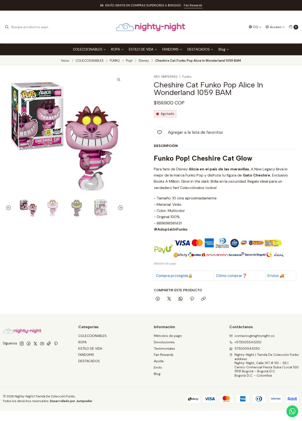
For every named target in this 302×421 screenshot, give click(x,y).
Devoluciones (164, 342)
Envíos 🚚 (276, 275)
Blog (221, 49)
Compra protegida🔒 (174, 275)
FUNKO (115, 60)
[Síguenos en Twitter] (35, 343)
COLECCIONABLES (87, 49)
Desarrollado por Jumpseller (71, 401)
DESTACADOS (198, 49)
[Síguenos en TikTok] (48, 343)
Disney (144, 60)
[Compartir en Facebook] (158, 299)
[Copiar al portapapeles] (203, 299)
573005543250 (247, 348)
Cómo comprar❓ (231, 275)
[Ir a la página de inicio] (151, 27)
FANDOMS (170, 49)
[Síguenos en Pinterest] (55, 343)
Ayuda (159, 361)
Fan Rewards (193, 5)
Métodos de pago (168, 336)
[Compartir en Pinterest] (192, 299)
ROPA (115, 49)
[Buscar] (7, 27)
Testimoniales (164, 348)
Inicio (65, 60)
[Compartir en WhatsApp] (181, 299)
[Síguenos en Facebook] (28, 343)
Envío (158, 367)
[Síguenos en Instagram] (21, 343)
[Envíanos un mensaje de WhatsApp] (292, 411)
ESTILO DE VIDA (141, 49)
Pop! (129, 60)
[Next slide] (119, 208)
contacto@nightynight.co (255, 336)
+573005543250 (248, 342)
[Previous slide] (9, 208)
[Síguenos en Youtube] (42, 343)
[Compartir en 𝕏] (169, 299)
